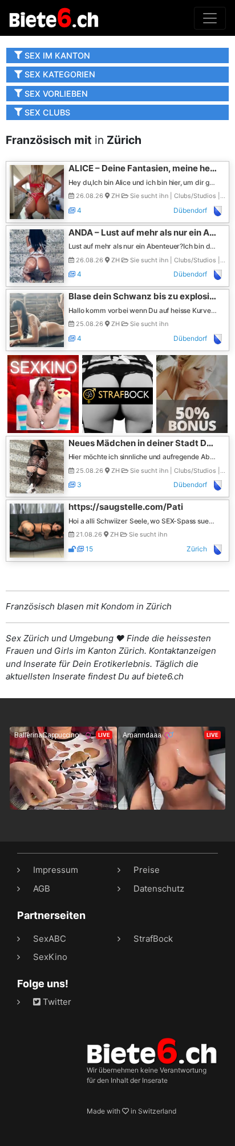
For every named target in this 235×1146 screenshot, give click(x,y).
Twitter (55, 1001)
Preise (146, 869)
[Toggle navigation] (210, 18)
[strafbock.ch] (117, 393)
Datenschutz (158, 888)
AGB (41, 888)
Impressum (55, 869)
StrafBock (153, 938)
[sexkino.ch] (43, 393)
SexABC (49, 938)
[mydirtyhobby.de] (192, 393)
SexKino (50, 956)
